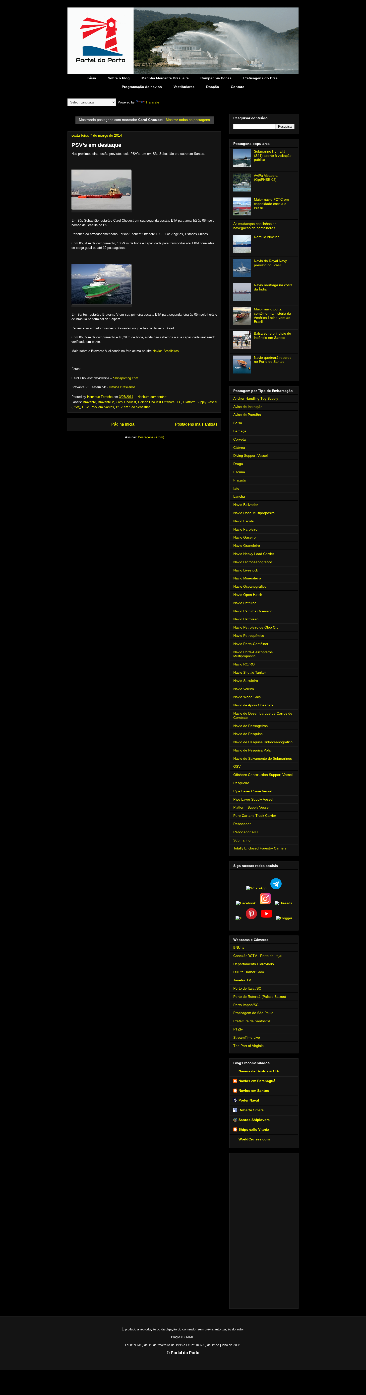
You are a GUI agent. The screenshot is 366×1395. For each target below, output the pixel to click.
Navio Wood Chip (247, 697)
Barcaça (239, 431)
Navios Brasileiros (166, 351)
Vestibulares (184, 87)
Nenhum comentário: (152, 397)
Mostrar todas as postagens (188, 120)
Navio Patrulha (244, 603)
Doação (212, 87)
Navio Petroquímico (248, 636)
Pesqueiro (241, 783)
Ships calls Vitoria (254, 1129)
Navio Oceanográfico (249, 586)
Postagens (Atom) (151, 437)
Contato (237, 87)
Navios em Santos (254, 1091)
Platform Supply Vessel (251, 807)
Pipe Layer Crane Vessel (252, 791)
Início (91, 78)
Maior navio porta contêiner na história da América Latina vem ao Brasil (272, 315)
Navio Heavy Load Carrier (253, 554)
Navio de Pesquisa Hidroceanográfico (263, 742)
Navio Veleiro (243, 689)
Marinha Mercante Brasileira (165, 78)
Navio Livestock (245, 570)
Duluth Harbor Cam (248, 972)
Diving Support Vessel (250, 456)
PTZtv (238, 1029)
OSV (237, 766)
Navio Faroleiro (245, 529)
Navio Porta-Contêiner (250, 644)
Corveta (239, 439)
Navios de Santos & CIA (259, 1071)
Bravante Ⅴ (106, 402)
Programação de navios (142, 87)
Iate (236, 488)
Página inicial (123, 424)
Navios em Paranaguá (257, 1081)
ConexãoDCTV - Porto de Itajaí (257, 956)
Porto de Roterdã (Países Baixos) (259, 997)
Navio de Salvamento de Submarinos (262, 758)
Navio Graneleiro (246, 546)
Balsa (237, 423)
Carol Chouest (126, 402)
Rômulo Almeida (267, 237)
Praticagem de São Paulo (253, 1013)
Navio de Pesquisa (248, 734)
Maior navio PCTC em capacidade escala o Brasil (271, 203)
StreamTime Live (246, 1037)
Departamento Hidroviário (253, 964)
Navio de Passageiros (250, 726)
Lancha (239, 496)
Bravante (89, 402)
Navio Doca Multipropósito (254, 513)
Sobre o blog (119, 78)
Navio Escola (243, 521)
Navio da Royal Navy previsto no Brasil (270, 263)
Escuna (239, 472)
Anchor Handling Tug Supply (255, 398)
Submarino (241, 840)
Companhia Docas (216, 78)
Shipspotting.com (125, 378)
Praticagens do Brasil (261, 78)
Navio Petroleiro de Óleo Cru (256, 627)
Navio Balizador (245, 505)
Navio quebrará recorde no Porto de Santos (273, 360)
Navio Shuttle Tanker (249, 672)
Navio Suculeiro (245, 681)
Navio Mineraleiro (247, 578)
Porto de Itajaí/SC (247, 988)
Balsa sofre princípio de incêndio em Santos (272, 335)
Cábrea (239, 448)
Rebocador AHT (245, 832)
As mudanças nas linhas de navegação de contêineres (255, 226)
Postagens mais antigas (196, 424)
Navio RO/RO (244, 664)
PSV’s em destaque (96, 145)
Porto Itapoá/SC (245, 1005)
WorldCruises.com (254, 1139)
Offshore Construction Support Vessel (263, 775)
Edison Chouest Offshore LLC (159, 402)
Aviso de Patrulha (247, 415)
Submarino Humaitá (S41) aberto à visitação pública (273, 155)
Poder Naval (249, 1100)
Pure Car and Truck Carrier (254, 816)
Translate (152, 102)
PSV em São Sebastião (133, 407)
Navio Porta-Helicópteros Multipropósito (253, 654)
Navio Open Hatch (247, 595)
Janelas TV (242, 980)
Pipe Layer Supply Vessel (253, 799)
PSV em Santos (102, 407)
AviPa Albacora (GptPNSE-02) (266, 178)
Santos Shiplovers (254, 1120)
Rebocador (242, 824)
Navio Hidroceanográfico (252, 562)
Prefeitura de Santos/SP (252, 1021)
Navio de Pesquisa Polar (252, 750)
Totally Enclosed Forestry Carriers (260, 848)
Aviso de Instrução (247, 407)
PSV (85, 407)
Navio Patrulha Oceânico (252, 611)
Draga (238, 464)
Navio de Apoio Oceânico (253, 705)
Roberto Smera (251, 1110)
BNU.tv (238, 947)
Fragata (239, 480)
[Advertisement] (264, 1230)
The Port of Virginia (248, 1046)
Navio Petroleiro (245, 619)
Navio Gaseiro (244, 537)
